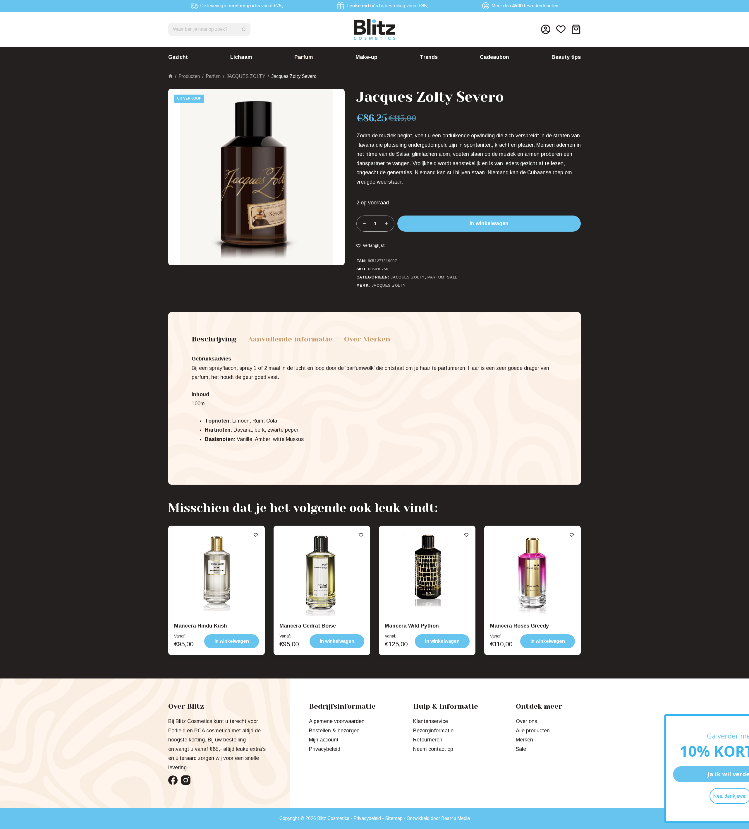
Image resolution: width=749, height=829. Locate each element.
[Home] (170, 76)
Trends (429, 57)
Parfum (303, 57)
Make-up (366, 57)
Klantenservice (430, 721)
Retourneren (427, 740)
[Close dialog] (736, 722)
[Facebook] (173, 780)
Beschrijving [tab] (214, 339)
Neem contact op (433, 749)
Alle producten (533, 731)
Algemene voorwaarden (337, 721)
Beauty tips (566, 57)
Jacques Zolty (389, 285)
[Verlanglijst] (561, 29)
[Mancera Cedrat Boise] (321, 573)
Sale (452, 277)
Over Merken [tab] (367, 339)
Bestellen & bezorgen (334, 731)
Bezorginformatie (433, 731)
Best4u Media (455, 818)
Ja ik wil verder (677, 774)
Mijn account (324, 740)
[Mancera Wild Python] (427, 573)
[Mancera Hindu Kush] (216, 573)
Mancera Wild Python (412, 626)
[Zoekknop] (244, 29)
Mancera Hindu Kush (200, 626)
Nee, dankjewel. (677, 796)
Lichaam (241, 57)
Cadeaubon (494, 57)
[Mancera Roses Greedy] (532, 573)
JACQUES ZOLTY (408, 277)
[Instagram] (185, 780)
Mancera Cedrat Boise (307, 626)
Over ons (526, 721)
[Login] (545, 29)
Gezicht (178, 57)
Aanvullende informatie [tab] (290, 339)
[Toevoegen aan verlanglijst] (255, 534)
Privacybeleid (324, 749)
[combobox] (203, 29)
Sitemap (394, 818)
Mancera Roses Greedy (519, 626)
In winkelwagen (489, 223)
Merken (524, 740)
